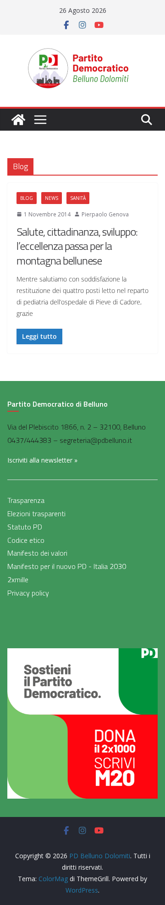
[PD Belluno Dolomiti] (18, 120)
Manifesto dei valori (37, 552)
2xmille (17, 579)
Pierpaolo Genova (105, 214)
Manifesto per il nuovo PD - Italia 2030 (66, 566)
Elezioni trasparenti (36, 513)
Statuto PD (24, 526)
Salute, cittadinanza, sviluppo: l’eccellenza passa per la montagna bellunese (77, 245)
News (51, 198)
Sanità (78, 198)
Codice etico (25, 540)
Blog (26, 198)
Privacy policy (28, 592)
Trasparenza (25, 500)
